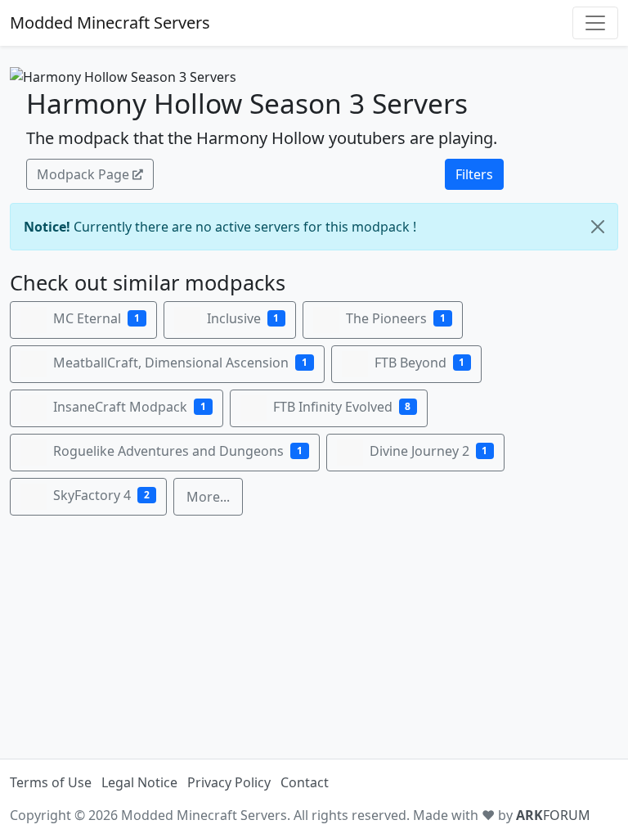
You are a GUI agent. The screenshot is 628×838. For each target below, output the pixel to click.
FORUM (553, 815)
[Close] (597, 227)
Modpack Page (83, 174)
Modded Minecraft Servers (110, 22)
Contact (304, 782)
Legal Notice (139, 782)
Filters (474, 174)
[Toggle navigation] (595, 23)
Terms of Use (51, 782)
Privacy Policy (229, 782)
